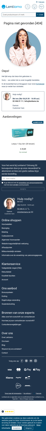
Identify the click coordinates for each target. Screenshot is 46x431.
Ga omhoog (27, 393)
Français (41, 2)
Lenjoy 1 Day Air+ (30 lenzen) (23, 144)
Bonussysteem (7, 292)
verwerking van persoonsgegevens (31, 183)
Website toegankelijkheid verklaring (15, 243)
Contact (5, 353)
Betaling (5, 232)
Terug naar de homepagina (13, 393)
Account (5, 279)
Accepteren (17, 428)
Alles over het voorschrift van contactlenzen (18, 316)
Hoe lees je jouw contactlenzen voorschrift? (18, 320)
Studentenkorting (8, 304)
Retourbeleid (6, 272)
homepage (40, 84)
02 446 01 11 (18, 101)
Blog (3, 345)
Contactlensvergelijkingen (11, 324)
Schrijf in (23, 189)
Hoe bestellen (7, 224)
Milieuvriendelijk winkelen (11, 251)
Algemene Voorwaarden (11, 239)
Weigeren (28, 428)
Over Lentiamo (7, 337)
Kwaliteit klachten (8, 275)
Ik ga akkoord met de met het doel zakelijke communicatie (23, 184)
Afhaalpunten (7, 247)
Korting (4, 296)
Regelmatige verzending (11, 300)
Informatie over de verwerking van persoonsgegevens (22, 255)
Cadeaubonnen (7, 236)
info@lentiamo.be (32, 101)
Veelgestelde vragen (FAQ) (12, 268)
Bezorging (5, 228)
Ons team (5, 341)
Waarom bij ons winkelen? (12, 349)
